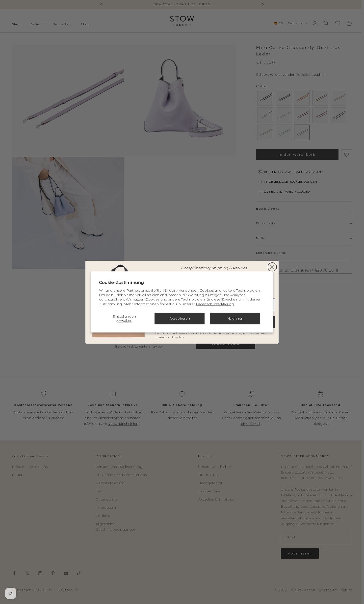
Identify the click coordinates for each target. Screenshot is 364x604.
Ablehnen (235, 318)
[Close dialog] (272, 267)
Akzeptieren (179, 318)
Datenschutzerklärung (215, 304)
